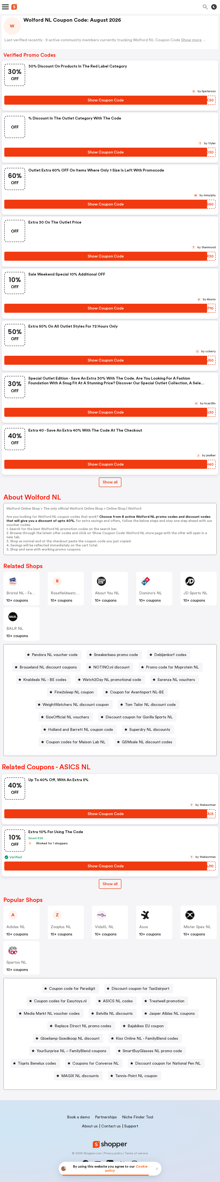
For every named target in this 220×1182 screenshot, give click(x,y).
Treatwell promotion (166, 1001)
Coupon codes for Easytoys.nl (60, 1001)
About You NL (107, 593)
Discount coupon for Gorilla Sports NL (139, 717)
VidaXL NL (104, 927)
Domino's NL (150, 593)
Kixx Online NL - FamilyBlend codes (147, 1038)
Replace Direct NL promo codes (83, 1026)
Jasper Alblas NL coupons (172, 1013)
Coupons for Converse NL (95, 1063)
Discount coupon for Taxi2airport (140, 988)
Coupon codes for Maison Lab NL (75, 742)
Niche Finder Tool (137, 1117)
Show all (110, 482)
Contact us (111, 1126)
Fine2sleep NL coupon (74, 692)
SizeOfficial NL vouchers (67, 717)
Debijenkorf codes (170, 655)
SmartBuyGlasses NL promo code (152, 1051)
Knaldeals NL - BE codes (44, 680)
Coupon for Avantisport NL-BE (137, 692)
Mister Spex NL (197, 927)
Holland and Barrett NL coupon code (80, 729)
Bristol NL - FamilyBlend (27, 593)
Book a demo (78, 1117)
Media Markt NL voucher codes (52, 1013)
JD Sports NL (195, 593)
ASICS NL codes (118, 1001)
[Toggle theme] (214, 7)
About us (90, 1126)
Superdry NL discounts (149, 729)
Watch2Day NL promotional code (112, 680)
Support (131, 1126)
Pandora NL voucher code (55, 655)
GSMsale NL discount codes (147, 742)
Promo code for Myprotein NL (172, 667)
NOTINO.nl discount (111, 667)
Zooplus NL (61, 927)
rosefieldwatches (66, 593)
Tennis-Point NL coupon (136, 1076)
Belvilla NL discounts (114, 1013)
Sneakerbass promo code (116, 655)
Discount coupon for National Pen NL (168, 1063)
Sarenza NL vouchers (176, 680)
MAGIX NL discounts (80, 1076)
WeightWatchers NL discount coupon (76, 705)
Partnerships (106, 1117)
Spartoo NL (16, 962)
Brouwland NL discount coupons (48, 667)
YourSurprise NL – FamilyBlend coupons (71, 1051)
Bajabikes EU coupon (146, 1026)
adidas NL (15, 927)
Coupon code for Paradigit (72, 988)
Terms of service (136, 1153)
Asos (143, 927)
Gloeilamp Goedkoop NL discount (69, 1038)
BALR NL (14, 628)
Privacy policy (113, 1153)
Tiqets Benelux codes (37, 1063)
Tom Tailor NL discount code (150, 705)
